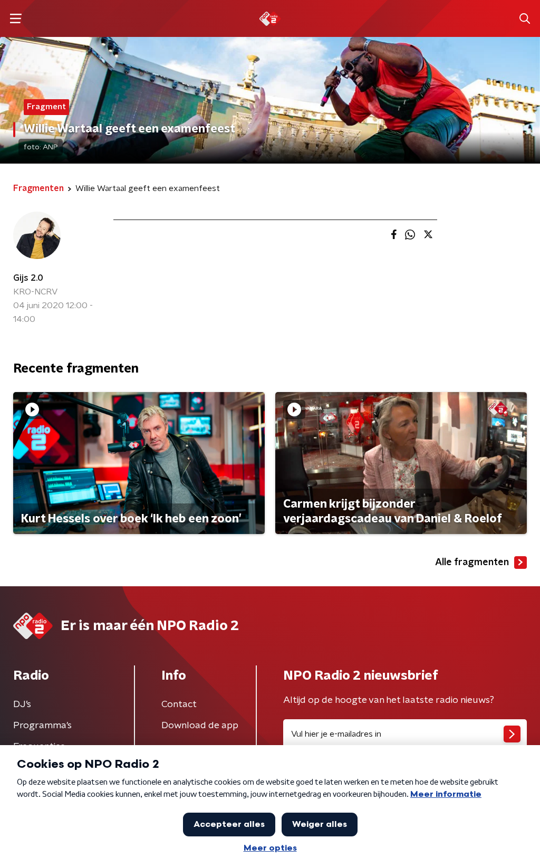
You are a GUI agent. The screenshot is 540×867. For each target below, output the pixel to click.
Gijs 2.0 (28, 278)
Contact (179, 704)
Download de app (199, 725)
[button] (15, 18)
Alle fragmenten (472, 562)
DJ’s (22, 704)
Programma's (42, 725)
